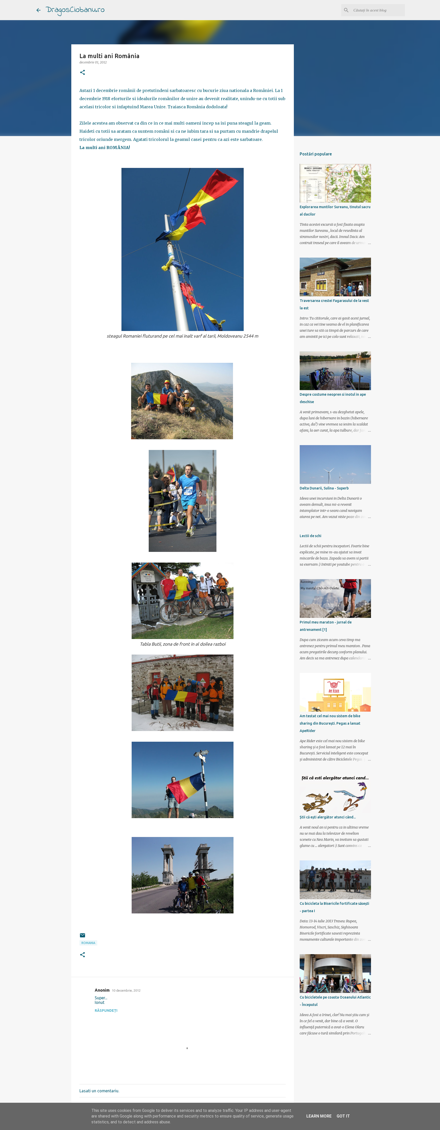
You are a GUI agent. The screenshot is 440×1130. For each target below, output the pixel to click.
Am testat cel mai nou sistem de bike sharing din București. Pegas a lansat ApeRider (330, 723)
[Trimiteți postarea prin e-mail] (82, 937)
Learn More (319, 1116)
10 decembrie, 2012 (126, 990)
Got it (343, 1116)
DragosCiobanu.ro (75, 10)
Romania (88, 943)
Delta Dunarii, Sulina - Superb (324, 488)
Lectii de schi (310, 536)
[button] (82, 72)
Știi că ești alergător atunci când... (328, 817)
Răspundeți (106, 1010)
